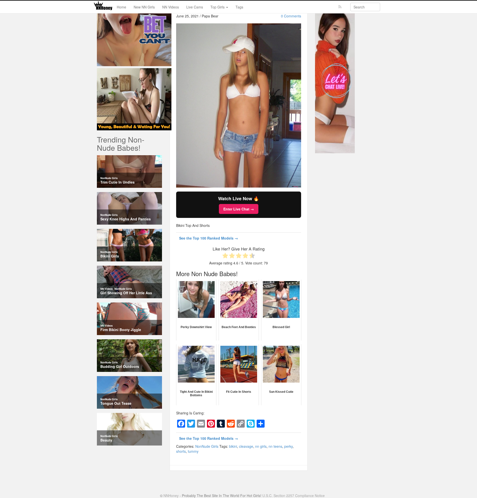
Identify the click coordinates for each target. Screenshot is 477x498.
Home (121, 6)
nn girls (261, 446)
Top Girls (218, 6)
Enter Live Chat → (238, 208)
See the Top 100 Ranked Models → (208, 238)
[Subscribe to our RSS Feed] (340, 7)
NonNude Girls (206, 446)
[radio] (225, 256)
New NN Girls (144, 6)
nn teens (275, 446)
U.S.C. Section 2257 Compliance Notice (293, 495)
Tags (239, 6)
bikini (233, 446)
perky (288, 446)
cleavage (246, 446)
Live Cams (194, 6)
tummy (193, 451)
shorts (181, 451)
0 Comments (291, 15)
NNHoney (171, 495)
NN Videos (170, 6)
